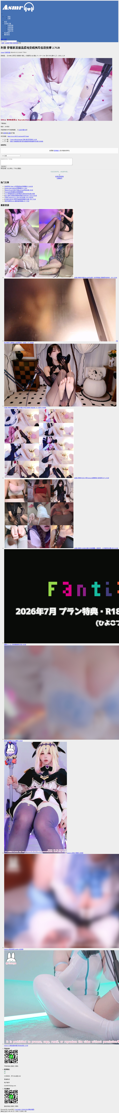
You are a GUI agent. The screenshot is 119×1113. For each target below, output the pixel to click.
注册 (9, 18)
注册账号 (59, 178)
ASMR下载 (7, 23)
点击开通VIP (22, 130)
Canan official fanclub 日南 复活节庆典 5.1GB (23, 139)
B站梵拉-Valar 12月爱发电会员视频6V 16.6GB (19, 186)
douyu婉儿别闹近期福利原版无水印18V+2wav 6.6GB (21, 195)
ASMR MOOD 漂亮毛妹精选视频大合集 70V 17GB (20, 199)
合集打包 (10, 31)
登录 (2, 39)
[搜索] (18, 41)
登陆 (9, 16)
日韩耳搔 (10, 27)
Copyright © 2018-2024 (21, 1109)
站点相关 (7, 32)
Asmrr (2, 52)
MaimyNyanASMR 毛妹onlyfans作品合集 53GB (19, 190)
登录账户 (57, 150)
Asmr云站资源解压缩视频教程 (14, 192)
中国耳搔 (10, 25)
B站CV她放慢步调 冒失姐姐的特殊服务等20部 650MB (26, 141)
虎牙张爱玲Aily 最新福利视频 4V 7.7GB (17, 201)
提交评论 (3, 166)
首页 (5, 21)
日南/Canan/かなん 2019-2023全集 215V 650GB (19, 197)
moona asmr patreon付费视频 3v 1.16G (16, 188)
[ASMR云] (18, 13)
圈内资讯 (7, 34)
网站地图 (31, 1109)
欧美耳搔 (10, 29)
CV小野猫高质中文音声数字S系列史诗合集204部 (20, 193)
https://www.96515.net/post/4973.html (18, 136)
